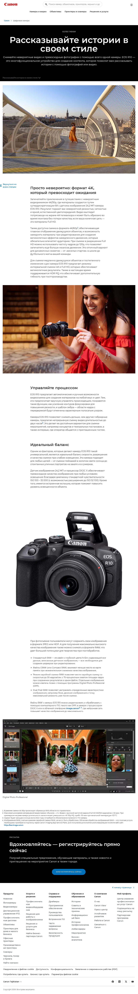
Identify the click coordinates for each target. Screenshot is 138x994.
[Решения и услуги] (109, 11)
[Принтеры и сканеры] (88, 11)
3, (79, 708)
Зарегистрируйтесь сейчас (69, 872)
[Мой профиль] (131, 5)
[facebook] (113, 982)
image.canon (72, 708)
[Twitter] (126, 982)
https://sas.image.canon (13, 825)
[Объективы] (62, 11)
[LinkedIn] (119, 982)
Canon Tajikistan (11, 981)
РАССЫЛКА (14, 837)
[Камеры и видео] (47, 11)
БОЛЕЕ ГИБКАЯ (69, 32)
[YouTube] (133, 982)
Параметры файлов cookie (64, 974)
